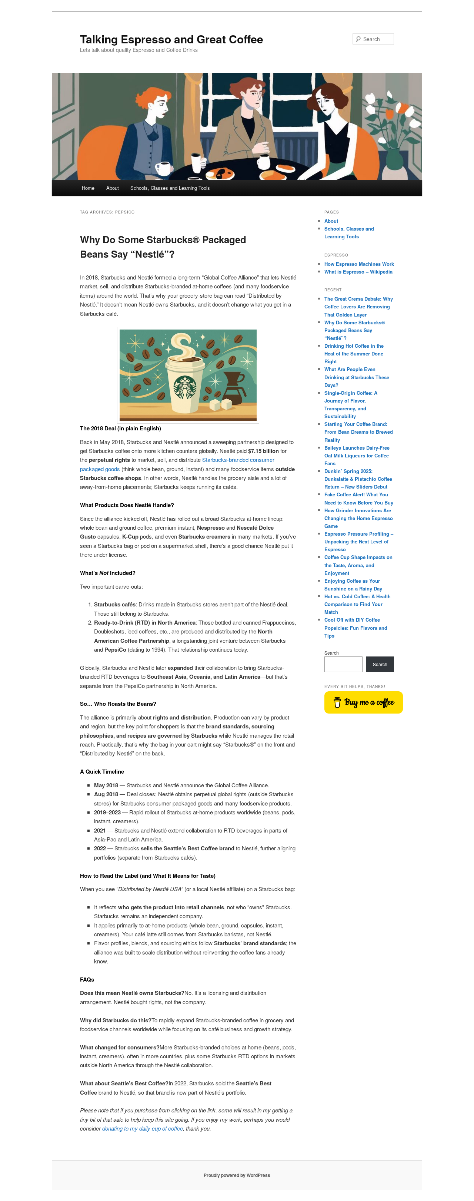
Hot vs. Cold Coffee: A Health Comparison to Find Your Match (357, 604)
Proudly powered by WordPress (237, 1175)
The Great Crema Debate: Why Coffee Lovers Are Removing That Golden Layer (358, 306)
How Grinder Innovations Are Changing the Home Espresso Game (358, 518)
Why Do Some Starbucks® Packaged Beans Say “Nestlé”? (354, 330)
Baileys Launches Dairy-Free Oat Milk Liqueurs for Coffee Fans (357, 455)
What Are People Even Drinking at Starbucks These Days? (356, 376)
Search (331, 652)
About (112, 187)
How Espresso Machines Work (359, 263)
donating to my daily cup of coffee (142, 1128)
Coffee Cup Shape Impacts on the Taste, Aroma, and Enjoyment (358, 564)
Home (88, 187)
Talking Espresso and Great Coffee (171, 39)
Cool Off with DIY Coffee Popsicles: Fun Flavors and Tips (355, 627)
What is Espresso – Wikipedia (358, 271)
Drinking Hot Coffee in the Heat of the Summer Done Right (354, 353)
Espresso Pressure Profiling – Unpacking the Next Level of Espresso (358, 541)
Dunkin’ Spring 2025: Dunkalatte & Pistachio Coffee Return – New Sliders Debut (358, 478)
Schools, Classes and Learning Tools (170, 187)
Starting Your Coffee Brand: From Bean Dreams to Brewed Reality (358, 431)
